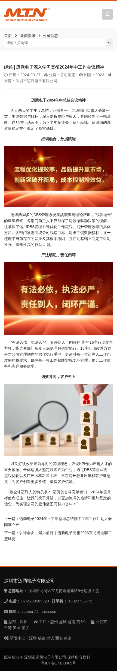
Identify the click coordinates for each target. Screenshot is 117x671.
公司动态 (50, 35)
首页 (8, 35)
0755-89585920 (35, 601)
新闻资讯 (27, 35)
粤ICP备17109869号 (58, 663)
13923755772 (80, 601)
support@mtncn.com (39, 611)
